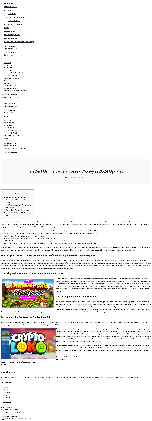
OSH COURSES (14, 21)
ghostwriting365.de (12, 35)
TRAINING (12, 14)
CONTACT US (9, 31)
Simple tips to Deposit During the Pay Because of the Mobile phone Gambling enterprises (18, 200)
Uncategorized (76, 165)
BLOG (6, 28)
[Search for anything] (18, 97)
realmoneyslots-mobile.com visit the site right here (16, 263)
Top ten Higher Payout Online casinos (17, 210)
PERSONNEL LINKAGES (13, 24)
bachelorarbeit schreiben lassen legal (19, 42)
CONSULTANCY (10, 7)
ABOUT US (8, 3)
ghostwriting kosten (12, 38)
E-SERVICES (9, 10)
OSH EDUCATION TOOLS (18, 17)
